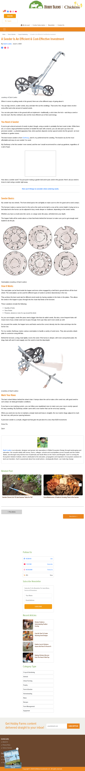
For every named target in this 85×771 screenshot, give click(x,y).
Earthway (26, 138)
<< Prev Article (12, 512)
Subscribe (10, 16)
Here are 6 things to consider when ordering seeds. (40, 189)
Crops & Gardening (23, 34)
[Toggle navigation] (4, 29)
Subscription (73, 726)
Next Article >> (73, 516)
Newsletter (51, 25)
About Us (5, 742)
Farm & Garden (12, 34)
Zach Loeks (7, 44)
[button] (80, 484)
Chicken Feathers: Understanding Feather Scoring (41, 624)
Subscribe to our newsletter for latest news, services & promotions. (36, 589)
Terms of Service (7, 748)
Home (3, 34)
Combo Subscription (39, 25)
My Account (26, 25)
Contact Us (61, 25)
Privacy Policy (6, 745)
